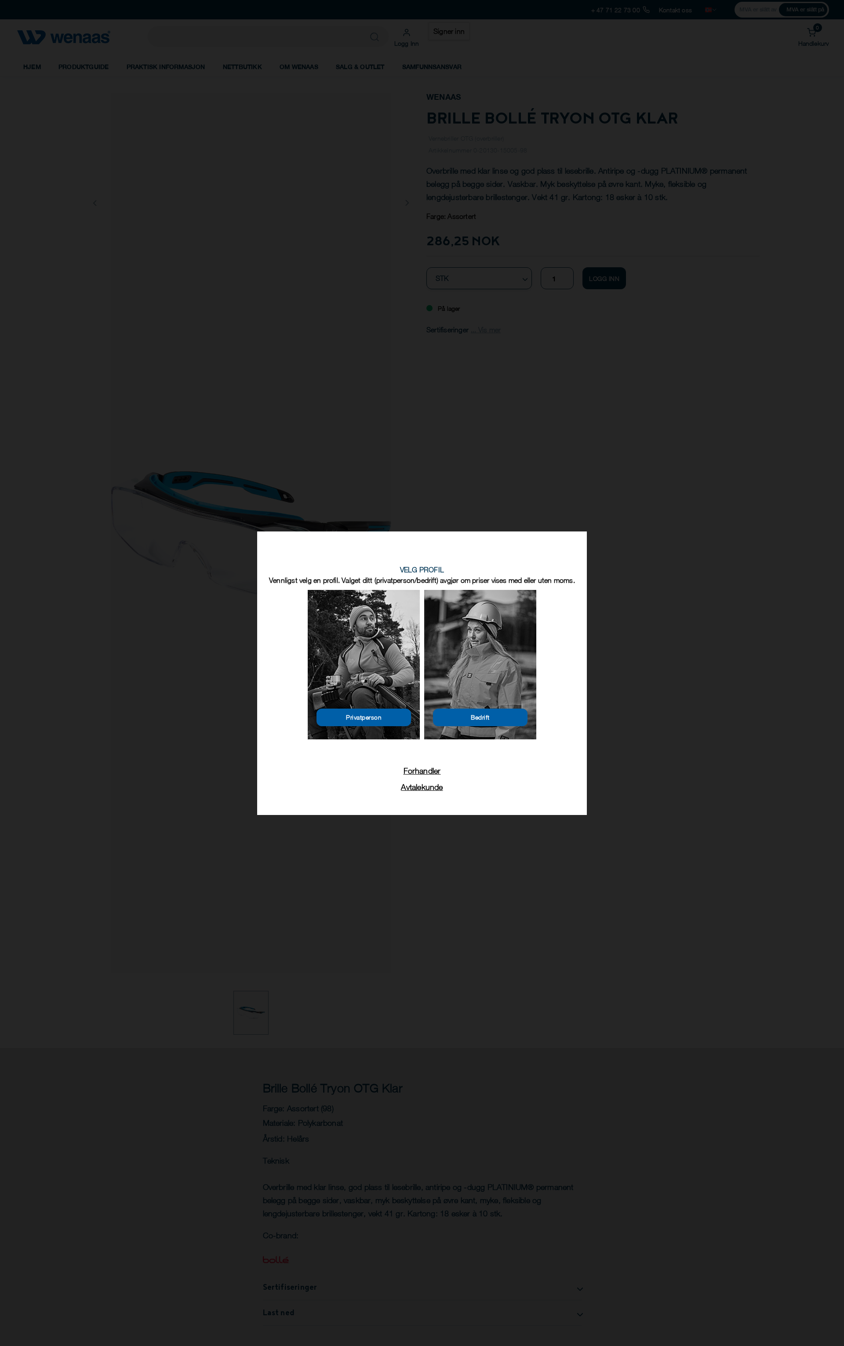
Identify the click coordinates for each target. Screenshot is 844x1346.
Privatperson (364, 717)
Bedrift (480, 717)
